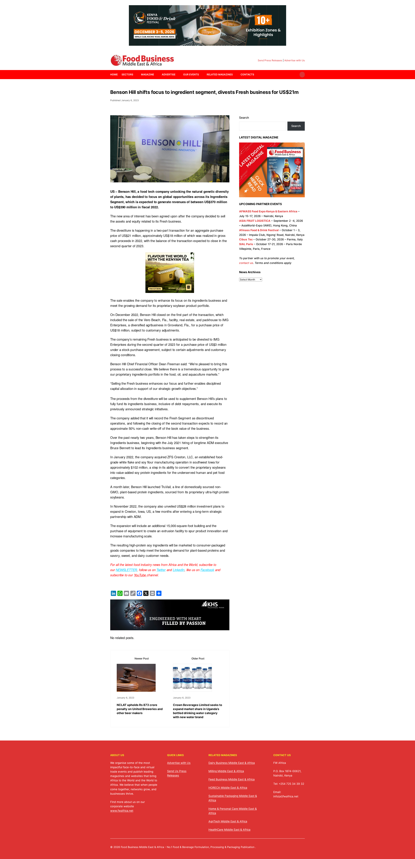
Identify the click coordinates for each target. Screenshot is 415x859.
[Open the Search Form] (302, 74)
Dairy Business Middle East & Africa (231, 762)
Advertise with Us (294, 60)
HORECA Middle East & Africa (227, 787)
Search (244, 117)
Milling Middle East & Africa (226, 771)
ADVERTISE (168, 74)
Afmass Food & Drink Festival (259, 230)
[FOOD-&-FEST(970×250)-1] (207, 43)
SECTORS (127, 74)
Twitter (161, 569)
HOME (114, 74)
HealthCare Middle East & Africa (229, 829)
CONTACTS (247, 74)
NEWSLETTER (126, 569)
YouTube (140, 575)
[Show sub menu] (135, 75)
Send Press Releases (270, 60)
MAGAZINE (147, 74)
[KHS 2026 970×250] (169, 627)
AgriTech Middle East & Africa (227, 821)
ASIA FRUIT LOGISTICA (254, 220)
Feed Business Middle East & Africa (231, 779)
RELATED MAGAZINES (220, 74)
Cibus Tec (246, 239)
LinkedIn (178, 569)
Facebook (207, 569)
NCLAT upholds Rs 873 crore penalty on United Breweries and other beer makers (140, 709)
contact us (246, 263)
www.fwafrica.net (121, 810)
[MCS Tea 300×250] (169, 290)
